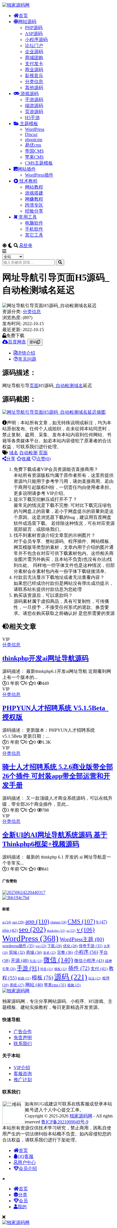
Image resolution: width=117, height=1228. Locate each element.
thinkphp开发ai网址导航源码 (45, 658)
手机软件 (34, 229)
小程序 (86, 952)
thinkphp (56, 930)
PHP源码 (34, 27)
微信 (58, 959)
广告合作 (23, 1031)
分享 (10, 458)
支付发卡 (34, 63)
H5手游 (32, 117)
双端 (17, 952)
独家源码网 (81, 1115)
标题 (24, 978)
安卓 (49, 952)
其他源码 (34, 87)
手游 (28, 968)
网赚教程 (34, 199)
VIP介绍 (22, 1067)
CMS (81, 921)
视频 (74, 985)
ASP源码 (34, 33)
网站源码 (27, 21)
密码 (33, 342)
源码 (70, 977)
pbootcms (33, 139)
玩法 (94, 978)
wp (40, 946)
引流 (36, 961)
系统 (17, 985)
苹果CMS (34, 157)
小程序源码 (36, 39)
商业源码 (34, 69)
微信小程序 (89, 960)
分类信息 (34, 81)
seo (32, 929)
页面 (34, 385)
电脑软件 (34, 223)
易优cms (33, 145)
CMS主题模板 (39, 163)
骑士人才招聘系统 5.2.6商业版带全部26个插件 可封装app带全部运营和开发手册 (57, 776)
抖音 (46, 969)
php (10, 930)
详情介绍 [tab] (26, 353)
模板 (42, 978)
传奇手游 (91, 946)
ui (71, 930)
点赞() (43, 458)
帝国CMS (34, 151)
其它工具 (34, 235)
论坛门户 (34, 45)
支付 (99, 968)
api (18, 922)
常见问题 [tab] (27, 359)
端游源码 (34, 105)
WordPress (34, 129)
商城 (34, 952)
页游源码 (34, 111)
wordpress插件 (18, 945)
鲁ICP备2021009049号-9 (64, 1121)
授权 (60, 969)
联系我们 (23, 1043)
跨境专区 (34, 205)
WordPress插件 (39, 175)
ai (6, 922)
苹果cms (55, 985)
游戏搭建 (34, 193)
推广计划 (23, 1079)
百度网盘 (17, 341)
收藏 (26, 458)
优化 (70, 946)
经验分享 (34, 211)
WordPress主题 (82, 939)
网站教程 (34, 187)
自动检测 (65, 385)
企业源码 (34, 51)
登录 (27, 245)
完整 (65, 952)
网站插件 (27, 169)
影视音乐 (34, 75)
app (37, 921)
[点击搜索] (60, 262)
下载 (54, 946)
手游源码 (34, 99)
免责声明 (23, 1037)
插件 (78, 968)
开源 (19, 960)
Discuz (31, 134)
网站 (34, 984)
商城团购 (34, 57)
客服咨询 (23, 1073)
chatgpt (58, 922)
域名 (78, 385)
